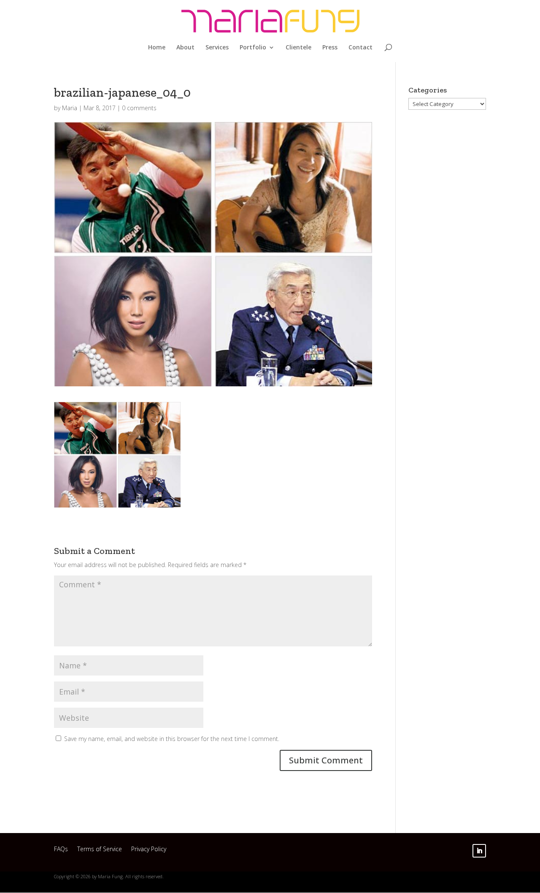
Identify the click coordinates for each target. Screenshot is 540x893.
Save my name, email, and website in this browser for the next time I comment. (171, 739)
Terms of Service (99, 850)
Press (330, 47)
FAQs (61, 850)
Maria (69, 108)
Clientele (298, 47)
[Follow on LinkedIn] (479, 851)
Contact (360, 47)
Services (217, 47)
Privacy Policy (148, 850)
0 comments (139, 108)
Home (156, 47)
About (185, 47)
